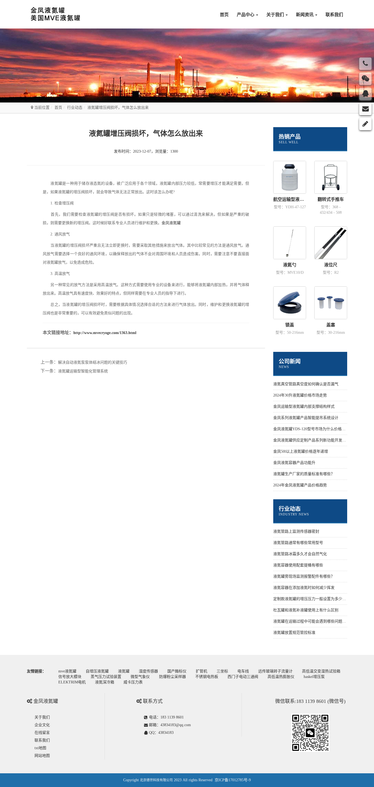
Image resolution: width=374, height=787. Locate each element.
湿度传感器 (148, 671)
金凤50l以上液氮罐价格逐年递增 (300, 451)
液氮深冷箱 (104, 682)
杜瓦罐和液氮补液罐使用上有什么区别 (305, 610)
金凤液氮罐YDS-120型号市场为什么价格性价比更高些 (319, 429)
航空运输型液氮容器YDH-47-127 (289, 199)
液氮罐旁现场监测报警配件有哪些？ (304, 576)
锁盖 (289, 325)
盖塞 (330, 325)
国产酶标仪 (176, 671)
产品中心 (246, 14)
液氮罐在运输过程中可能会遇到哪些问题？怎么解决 (317, 621)
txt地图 (40, 748)
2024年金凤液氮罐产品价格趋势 (300, 485)
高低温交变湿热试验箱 (321, 671)
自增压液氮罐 (97, 671)
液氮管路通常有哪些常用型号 (298, 543)
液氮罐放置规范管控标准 (294, 633)
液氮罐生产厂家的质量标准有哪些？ (304, 474)
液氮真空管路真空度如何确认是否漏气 (305, 384)
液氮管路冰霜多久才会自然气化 (300, 554)
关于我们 (275, 14)
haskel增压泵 (314, 677)
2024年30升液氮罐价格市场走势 (300, 395)
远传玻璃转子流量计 (275, 671)
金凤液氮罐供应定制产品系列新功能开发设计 (311, 440)
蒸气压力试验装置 (106, 677)
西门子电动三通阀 (243, 677)
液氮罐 (124, 671)
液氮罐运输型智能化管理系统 (83, 371)
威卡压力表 (133, 682)
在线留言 (42, 733)
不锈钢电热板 (206, 677)
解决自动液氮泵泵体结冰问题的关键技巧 (92, 362)
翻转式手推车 (331, 199)
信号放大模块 (69, 677)
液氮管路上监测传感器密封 (296, 531)
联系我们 (334, 14)
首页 (224, 14)
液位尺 (330, 265)
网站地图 (42, 756)
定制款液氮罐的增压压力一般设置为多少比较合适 (315, 599)
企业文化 (42, 725)
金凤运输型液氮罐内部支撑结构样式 (304, 406)
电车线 (243, 671)
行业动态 (74, 107)
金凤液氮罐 (171, 223)
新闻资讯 (305, 14)
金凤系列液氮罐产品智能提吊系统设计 (305, 418)
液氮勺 (289, 265)
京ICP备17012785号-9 (233, 780)
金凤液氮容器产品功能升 (294, 463)
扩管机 (201, 671)
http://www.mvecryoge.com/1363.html (104, 333)
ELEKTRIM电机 (72, 682)
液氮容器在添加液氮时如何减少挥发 (304, 588)
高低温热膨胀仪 (280, 677)
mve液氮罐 (67, 671)
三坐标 (222, 671)
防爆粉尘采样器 (172, 677)
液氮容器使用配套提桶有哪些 (298, 565)
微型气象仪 (140, 677)
